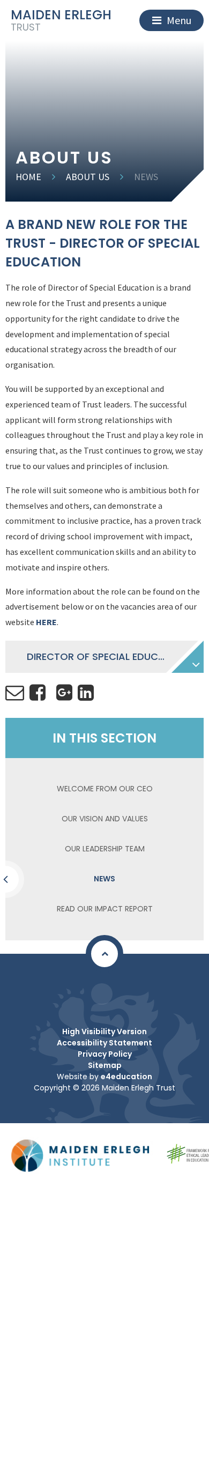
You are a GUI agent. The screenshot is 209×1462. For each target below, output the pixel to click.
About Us (87, 176)
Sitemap (105, 1065)
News (146, 176)
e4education (126, 1076)
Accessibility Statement (104, 1042)
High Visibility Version (104, 1031)
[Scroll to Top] (104, 954)
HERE (46, 622)
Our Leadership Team (105, 848)
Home (28, 176)
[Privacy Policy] (102, 994)
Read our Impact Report (105, 908)
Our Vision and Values (105, 818)
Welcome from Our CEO (105, 788)
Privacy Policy (105, 1054)
